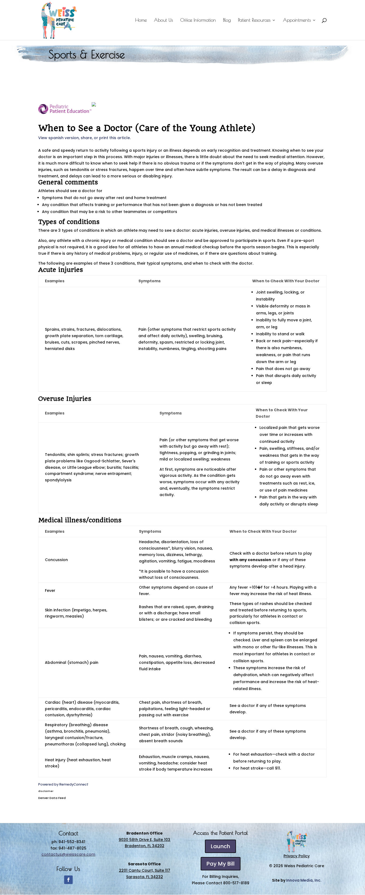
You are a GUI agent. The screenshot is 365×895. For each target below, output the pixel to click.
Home (141, 20)
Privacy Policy (297, 856)
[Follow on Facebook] (68, 879)
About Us (163, 20)
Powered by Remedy (63, 784)
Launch (220, 846)
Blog (227, 20)
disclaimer (45, 791)
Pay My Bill (221, 863)
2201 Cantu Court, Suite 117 (144, 870)
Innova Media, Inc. (303, 880)
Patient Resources (254, 20)
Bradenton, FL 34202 (144, 845)
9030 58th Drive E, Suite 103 (144, 839)
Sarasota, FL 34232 (144, 876)
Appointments (297, 20)
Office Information (198, 20)
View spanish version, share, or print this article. (84, 137)
